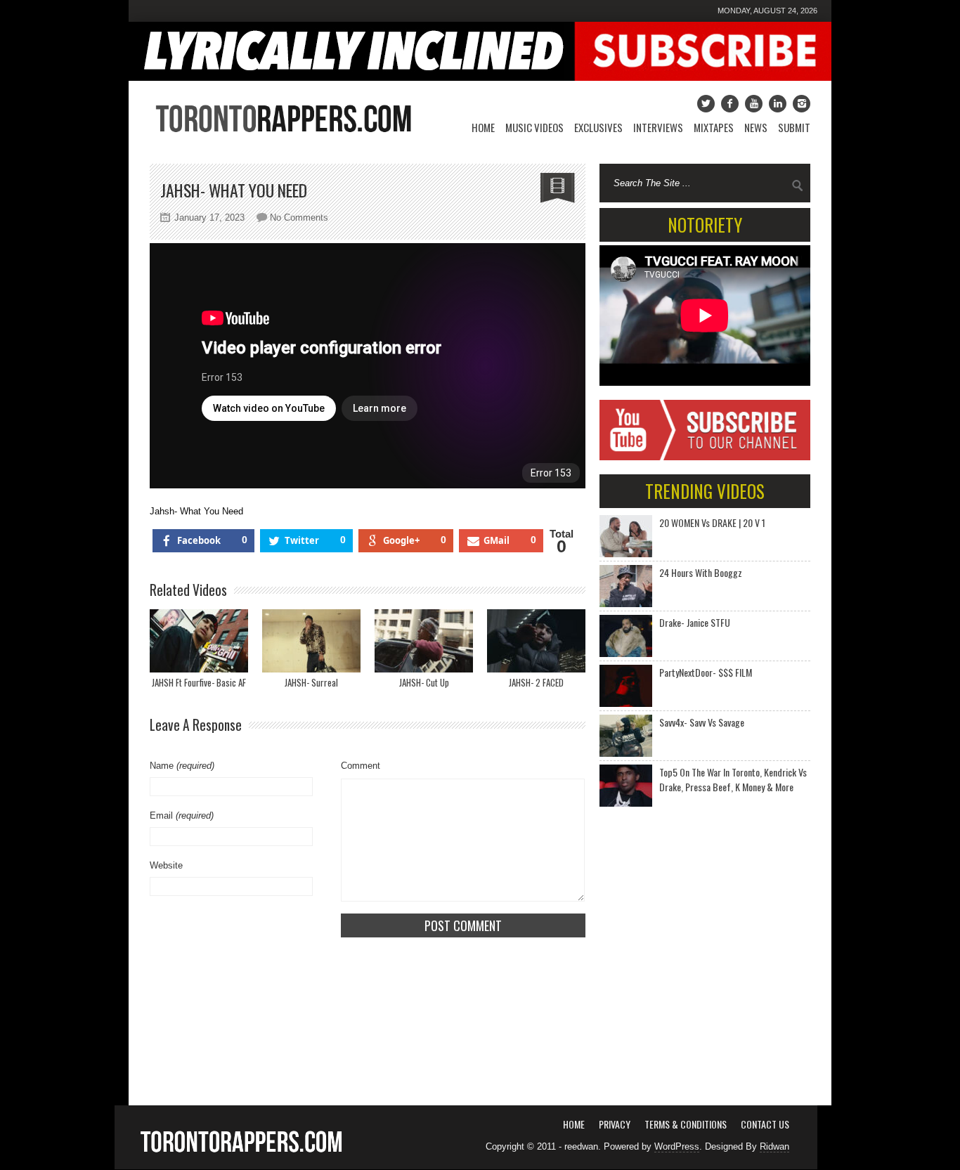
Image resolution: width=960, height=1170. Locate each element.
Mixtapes (714, 127)
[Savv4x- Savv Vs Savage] (625, 736)
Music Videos (534, 127)
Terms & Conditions (685, 1124)
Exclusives (598, 127)
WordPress (676, 1146)
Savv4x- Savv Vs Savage (701, 722)
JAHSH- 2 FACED (536, 682)
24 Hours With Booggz (700, 572)
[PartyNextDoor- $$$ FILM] (625, 686)
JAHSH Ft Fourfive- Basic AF (199, 682)
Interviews (658, 127)
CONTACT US (765, 1124)
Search (797, 185)
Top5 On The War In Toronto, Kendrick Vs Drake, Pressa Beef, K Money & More (733, 779)
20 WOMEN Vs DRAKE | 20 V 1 (712, 522)
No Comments (299, 217)
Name (182, 765)
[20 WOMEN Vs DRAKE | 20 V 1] (625, 536)
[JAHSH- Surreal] (311, 640)
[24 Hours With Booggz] (625, 586)
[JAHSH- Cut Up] (424, 640)
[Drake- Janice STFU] (625, 636)
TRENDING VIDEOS (705, 491)
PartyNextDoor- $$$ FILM (705, 672)
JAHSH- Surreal (311, 682)
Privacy (614, 1124)
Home (483, 127)
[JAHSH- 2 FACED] (536, 640)
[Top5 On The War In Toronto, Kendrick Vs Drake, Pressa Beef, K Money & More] (625, 786)
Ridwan (774, 1146)
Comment (360, 765)
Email (182, 815)
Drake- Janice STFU (694, 622)
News (755, 127)
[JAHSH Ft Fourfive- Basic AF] (199, 640)
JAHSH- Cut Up (424, 682)
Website (166, 865)
